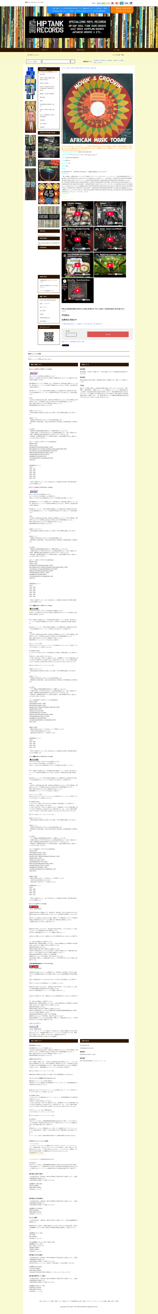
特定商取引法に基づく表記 (77, 341)
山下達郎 (121, 60)
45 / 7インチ (43, 307)
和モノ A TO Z (98, 62)
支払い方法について (45, 1301)
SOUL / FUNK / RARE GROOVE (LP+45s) (78, 68)
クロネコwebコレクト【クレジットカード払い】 (42, 1112)
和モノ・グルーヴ (44, 303)
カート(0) (116, 50)
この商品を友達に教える (68, 324)
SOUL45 (115, 60)
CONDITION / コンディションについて (48, 281)
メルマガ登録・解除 (118, 55)
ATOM (116, 1301)
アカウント (44, 50)
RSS (112, 1301)
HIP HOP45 (43, 321)
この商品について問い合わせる (84, 324)
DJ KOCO (102, 60)
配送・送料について (56, 1301)
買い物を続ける (98, 324)
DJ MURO (109, 60)
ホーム (63, 68)
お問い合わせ (80, 50)
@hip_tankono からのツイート (47, 235)
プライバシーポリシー (93, 1301)
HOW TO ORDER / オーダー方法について (49, 286)
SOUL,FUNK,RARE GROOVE (48, 300)
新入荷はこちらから (33, 55)
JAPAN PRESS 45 (45, 318)
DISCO (42, 314)
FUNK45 (96, 60)
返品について (65, 341)
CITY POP (43, 310)
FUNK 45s (93, 68)
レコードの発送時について (47, 290)
